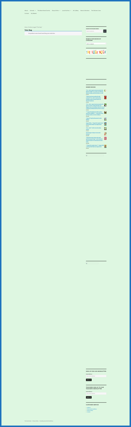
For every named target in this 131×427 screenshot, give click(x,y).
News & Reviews (84, 10)
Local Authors (66, 10)
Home (26, 27)
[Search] (104, 31)
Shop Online (55, 10)
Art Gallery (76, 10)
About (26, 10)
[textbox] (96, 44)
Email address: (89, 374)
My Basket (34, 13)
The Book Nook (28, 421)
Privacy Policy (90, 411)
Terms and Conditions (92, 409)
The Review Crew (96, 10)
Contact (27, 13)
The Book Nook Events (44, 10)
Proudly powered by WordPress (46, 421)
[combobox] (96, 43)
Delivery (89, 408)
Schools (32, 10)
